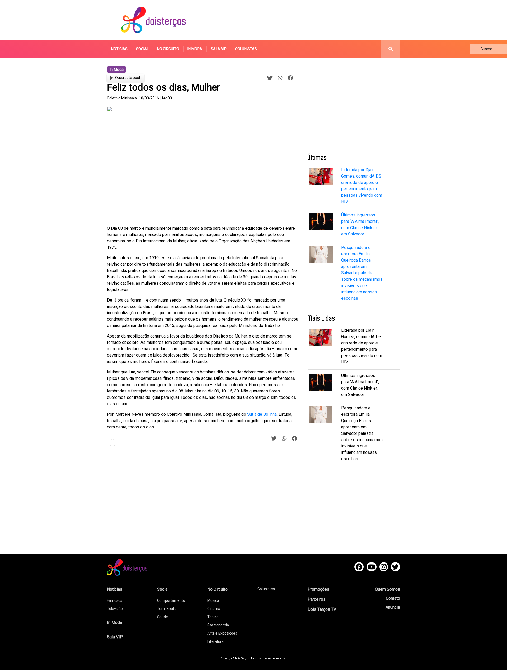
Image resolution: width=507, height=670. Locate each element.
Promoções (318, 589)
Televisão (115, 609)
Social (142, 49)
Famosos (114, 600)
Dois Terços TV (322, 609)
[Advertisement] (303, 20)
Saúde (162, 617)
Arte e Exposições (222, 633)
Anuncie (393, 607)
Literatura (215, 641)
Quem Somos (387, 589)
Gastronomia (218, 625)
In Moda (194, 49)
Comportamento (171, 600)
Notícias (119, 49)
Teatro (212, 617)
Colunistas (246, 49)
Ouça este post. (128, 78)
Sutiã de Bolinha (262, 414)
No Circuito (168, 49)
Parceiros (317, 599)
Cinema (213, 609)
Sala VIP (219, 49)
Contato (393, 598)
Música (213, 600)
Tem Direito (166, 609)
